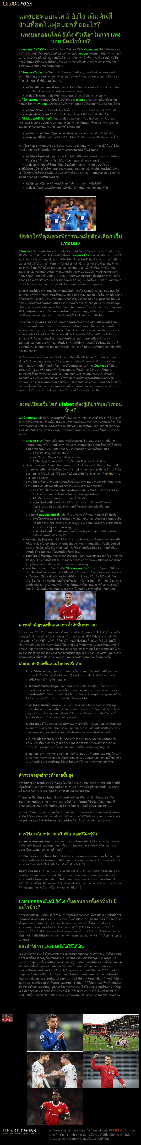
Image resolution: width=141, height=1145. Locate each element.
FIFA (111, 473)
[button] (88, 4)
